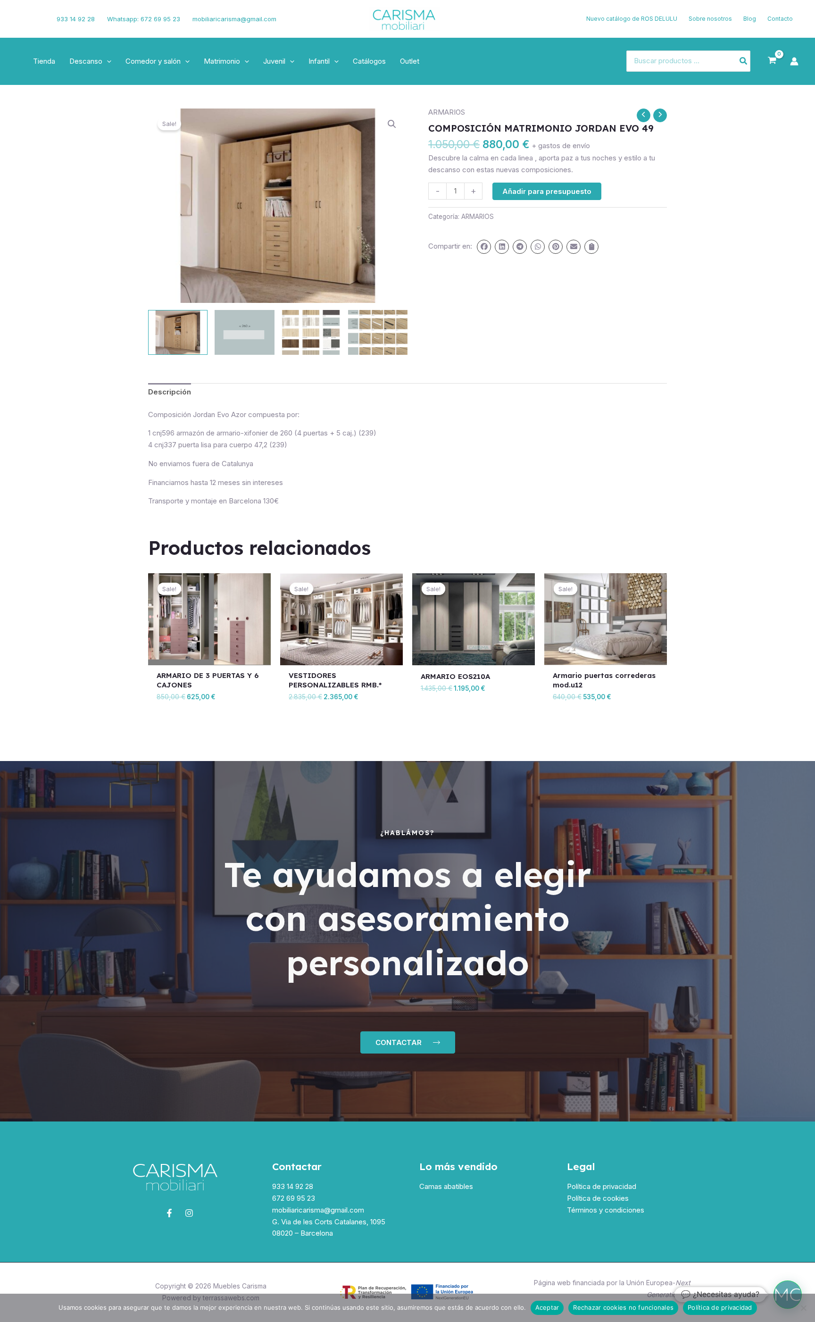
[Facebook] (21, 19)
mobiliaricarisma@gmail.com (234, 19)
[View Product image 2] (244, 332)
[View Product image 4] (378, 332)
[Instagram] (36, 19)
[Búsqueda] (744, 61)
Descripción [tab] (169, 391)
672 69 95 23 (293, 1198)
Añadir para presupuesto (546, 191)
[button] (106, 61)
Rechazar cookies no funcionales (623, 1307)
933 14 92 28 (76, 19)
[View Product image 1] (178, 332)
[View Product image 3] (311, 332)
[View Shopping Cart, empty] (772, 60)
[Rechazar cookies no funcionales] (803, 1308)
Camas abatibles (446, 1186)
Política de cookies (598, 1198)
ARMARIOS (446, 112)
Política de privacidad (601, 1186)
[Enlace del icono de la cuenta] (794, 61)
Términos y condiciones (605, 1209)
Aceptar (547, 1307)
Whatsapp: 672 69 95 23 (143, 19)
